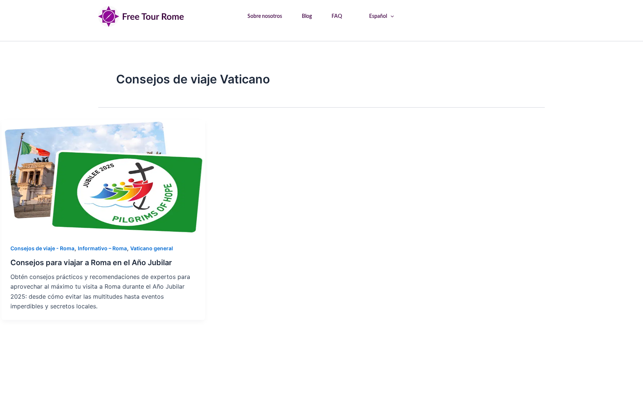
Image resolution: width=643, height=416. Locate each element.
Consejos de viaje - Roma (42, 248)
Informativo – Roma (102, 248)
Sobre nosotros (264, 16)
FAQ (337, 16)
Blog (307, 16)
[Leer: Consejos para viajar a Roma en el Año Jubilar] (103, 176)
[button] (390, 16)
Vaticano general (151, 248)
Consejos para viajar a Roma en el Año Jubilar (91, 262)
